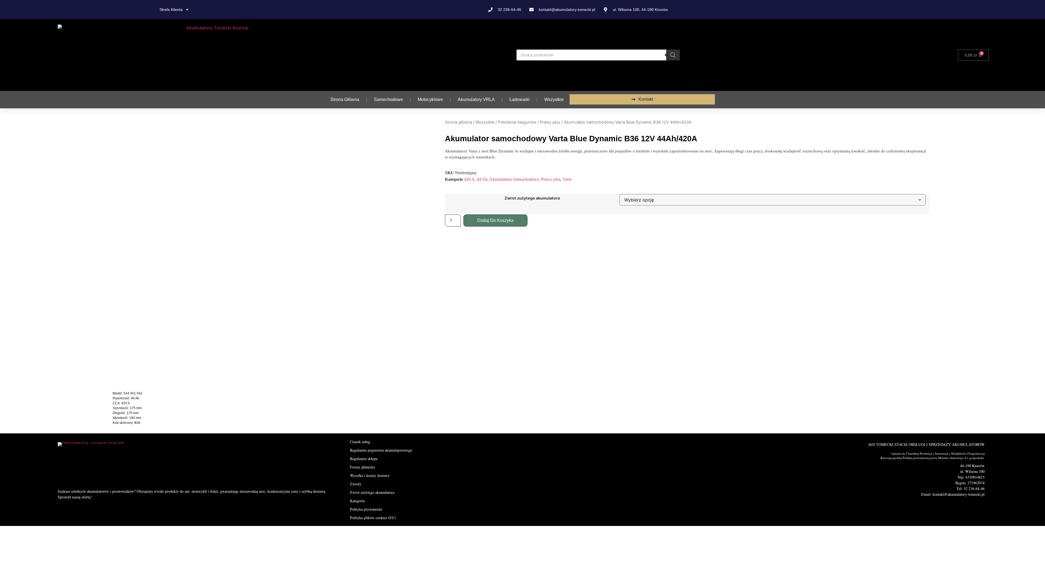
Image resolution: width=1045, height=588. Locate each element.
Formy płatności (362, 467)
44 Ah (482, 179)
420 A (469, 179)
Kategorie (357, 500)
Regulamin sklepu (363, 458)
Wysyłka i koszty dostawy (370, 475)
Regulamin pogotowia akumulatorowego (381, 450)
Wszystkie (554, 99)
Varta (567, 179)
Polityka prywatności (366, 509)
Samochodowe (388, 99)
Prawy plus (550, 122)
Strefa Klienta (171, 9)
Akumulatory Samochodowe (514, 179)
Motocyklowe (430, 99)
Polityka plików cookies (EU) (373, 517)
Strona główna (344, 99)
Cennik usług (360, 441)
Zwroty (355, 483)
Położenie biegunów (517, 122)
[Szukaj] (673, 55)
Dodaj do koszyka (495, 220)
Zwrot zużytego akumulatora (532, 198)
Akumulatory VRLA (476, 99)
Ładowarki (519, 99)
